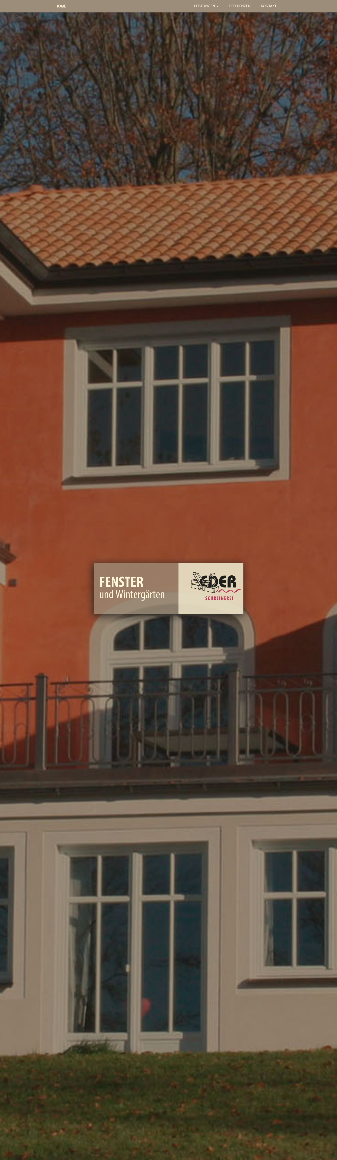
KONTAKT (268, 6)
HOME (60, 6)
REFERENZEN (240, 6)
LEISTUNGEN (204, 6)
